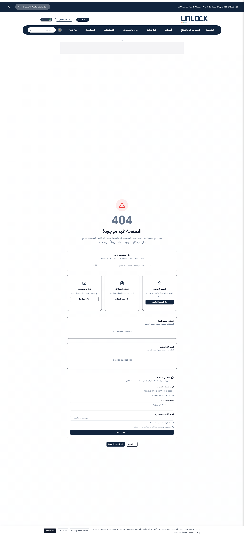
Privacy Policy (194, 532)
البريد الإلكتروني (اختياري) (164, 414)
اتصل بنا (82, 299)
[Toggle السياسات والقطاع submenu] (177, 30)
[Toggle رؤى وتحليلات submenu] (119, 30)
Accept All (50, 531)
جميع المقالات (120, 299)
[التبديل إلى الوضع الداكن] (60, 30)
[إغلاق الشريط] (8, 6)
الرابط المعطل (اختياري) (165, 387)
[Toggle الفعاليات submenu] (82, 30)
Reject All (63, 531)
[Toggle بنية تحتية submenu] (143, 30)
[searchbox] (42, 30)
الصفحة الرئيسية (158, 302)
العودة (130, 444)
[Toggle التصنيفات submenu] (100, 30)
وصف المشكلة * (167, 400)
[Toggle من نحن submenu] (65, 30)
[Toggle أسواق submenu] (161, 30)
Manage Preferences (79, 531)
